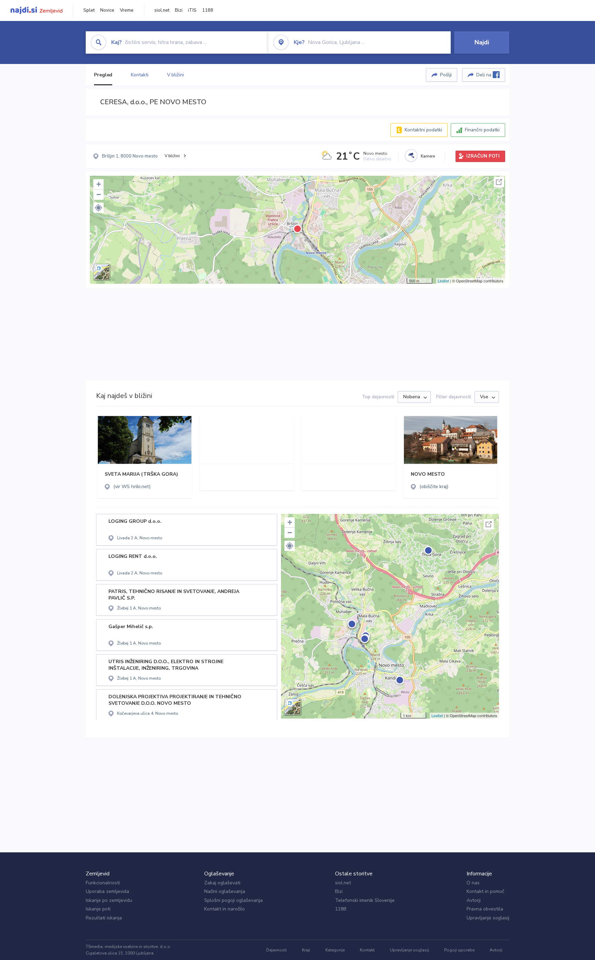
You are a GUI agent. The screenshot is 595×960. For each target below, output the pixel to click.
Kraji (306, 950)
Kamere (428, 156)
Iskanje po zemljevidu (109, 900)
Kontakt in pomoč (485, 891)
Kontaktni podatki (423, 130)
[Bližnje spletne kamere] (411, 155)
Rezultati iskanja (104, 918)
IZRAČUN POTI (483, 156)
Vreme (127, 10)
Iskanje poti (98, 909)
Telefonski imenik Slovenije (365, 900)
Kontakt (367, 950)
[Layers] (101, 272)
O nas (473, 883)
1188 (207, 10)
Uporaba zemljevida (107, 891)
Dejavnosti (276, 950)
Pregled (103, 75)
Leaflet (443, 280)
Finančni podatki (482, 130)
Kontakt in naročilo (224, 909)
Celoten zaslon (499, 182)
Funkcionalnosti (103, 883)
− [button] (98, 194)
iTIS (192, 10)
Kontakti (139, 75)
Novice (107, 10)
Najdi (481, 42)
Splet (89, 10)
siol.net (161, 10)
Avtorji (474, 900)
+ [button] (98, 184)
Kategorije (335, 950)
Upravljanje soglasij (488, 918)
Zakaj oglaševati (222, 883)
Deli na (484, 75)
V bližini (175, 75)
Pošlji (446, 75)
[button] (98, 208)
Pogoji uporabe (459, 950)
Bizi (178, 10)
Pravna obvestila (485, 909)
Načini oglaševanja (224, 891)
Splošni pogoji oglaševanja (233, 900)
